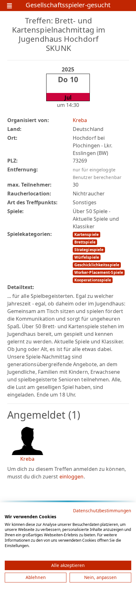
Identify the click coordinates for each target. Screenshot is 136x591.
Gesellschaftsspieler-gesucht (68, 5)
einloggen (71, 476)
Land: (14, 129)
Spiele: (15, 211)
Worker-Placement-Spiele (98, 272)
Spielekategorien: (29, 234)
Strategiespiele (89, 249)
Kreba (80, 120)
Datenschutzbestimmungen (102, 511)
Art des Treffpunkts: (32, 202)
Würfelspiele (86, 257)
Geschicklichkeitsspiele (96, 265)
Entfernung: (22, 169)
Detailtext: (20, 287)
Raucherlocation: (29, 193)
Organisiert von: (28, 120)
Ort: (12, 137)
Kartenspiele (86, 234)
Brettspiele (85, 242)
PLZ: (12, 160)
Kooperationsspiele (92, 280)
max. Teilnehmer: (29, 184)
